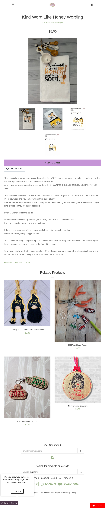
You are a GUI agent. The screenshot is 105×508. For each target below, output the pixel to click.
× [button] (32, 472)
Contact (45, 478)
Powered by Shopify (68, 493)
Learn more (17, 491)
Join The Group (66, 478)
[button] (20, 503)
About (54, 478)
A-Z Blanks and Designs (52, 22)
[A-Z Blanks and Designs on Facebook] (52, 458)
